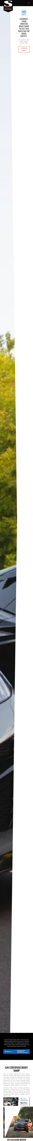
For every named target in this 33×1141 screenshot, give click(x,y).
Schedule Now (24, 49)
